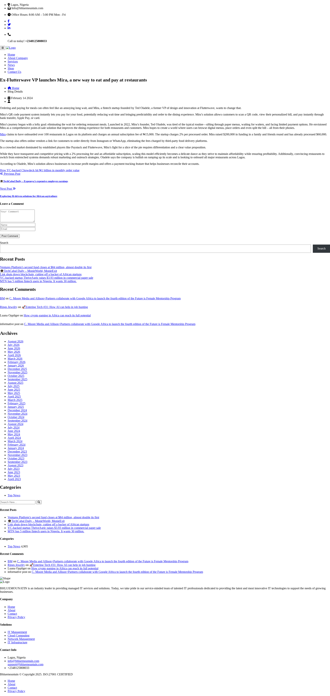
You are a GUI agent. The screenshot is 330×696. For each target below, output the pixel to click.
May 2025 (14, 393)
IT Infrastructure (17, 642)
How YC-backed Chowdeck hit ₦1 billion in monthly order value (39, 170)
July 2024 (13, 427)
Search (4, 242)
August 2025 (15, 382)
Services (13, 61)
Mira (3, 134)
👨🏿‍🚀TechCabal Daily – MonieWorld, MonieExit (28, 270)
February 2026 (16, 362)
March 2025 (15, 400)
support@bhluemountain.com (25, 664)
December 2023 (17, 451)
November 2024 (17, 413)
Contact (12, 613)
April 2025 (14, 396)
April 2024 (14, 437)
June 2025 (14, 389)
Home (11, 54)
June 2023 (14, 472)
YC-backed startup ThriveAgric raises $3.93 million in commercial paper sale (46, 277)
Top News (14, 495)
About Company (18, 58)
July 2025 (13, 386)
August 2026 (15, 341)
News (11, 65)
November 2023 (17, 455)
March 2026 (15, 358)
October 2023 (16, 458)
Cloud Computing (18, 635)
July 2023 (13, 468)
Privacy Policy (16, 617)
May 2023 (14, 475)
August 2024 (15, 424)
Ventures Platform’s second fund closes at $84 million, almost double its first (45, 267)
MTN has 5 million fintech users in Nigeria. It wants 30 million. (38, 281)
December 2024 (17, 410)
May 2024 (14, 434)
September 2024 (17, 420)
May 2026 (14, 351)
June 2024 (14, 431)
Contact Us (14, 71)
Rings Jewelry (8, 307)
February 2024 (16, 444)
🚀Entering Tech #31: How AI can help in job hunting (55, 307)
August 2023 (15, 465)
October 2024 (16, 417)
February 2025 (16, 403)
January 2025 (16, 406)
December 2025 (17, 369)
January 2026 (16, 365)
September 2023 (17, 461)
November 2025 (17, 372)
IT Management (17, 632)
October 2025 (16, 375)
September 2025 (17, 379)
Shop (11, 68)
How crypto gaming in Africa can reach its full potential (57, 315)
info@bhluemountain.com (23, 661)
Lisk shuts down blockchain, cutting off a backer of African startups (41, 274)
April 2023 (14, 479)
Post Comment (10, 236)
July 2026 (13, 344)
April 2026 (14, 355)
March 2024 (15, 441)
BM (2, 298)
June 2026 (14, 348)
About (11, 610)
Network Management (21, 639)
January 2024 (16, 448)
